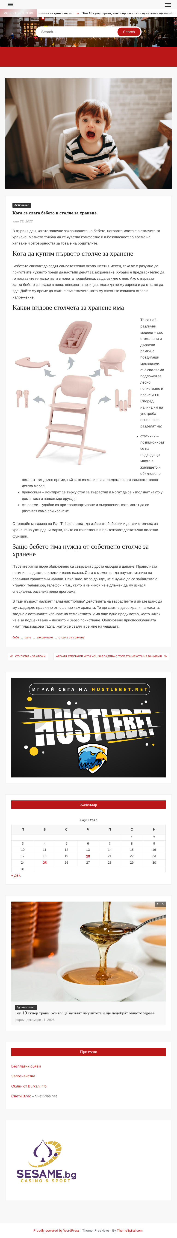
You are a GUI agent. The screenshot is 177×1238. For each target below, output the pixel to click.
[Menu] (10, 4)
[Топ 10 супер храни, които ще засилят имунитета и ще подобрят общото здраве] (88, 952)
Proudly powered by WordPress (56, 1230)
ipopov (19, 1020)
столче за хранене (71, 637)
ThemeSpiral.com (130, 1230)
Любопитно (21, 205)
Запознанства (23, 1076)
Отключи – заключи (30, 656)
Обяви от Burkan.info (29, 1086)
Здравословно (26, 1007)
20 (88, 856)
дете (28, 637)
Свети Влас (21, 1096)
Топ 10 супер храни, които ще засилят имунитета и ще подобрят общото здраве (85, 1013)
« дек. (16, 875)
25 (45, 863)
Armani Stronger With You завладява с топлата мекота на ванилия (109, 656)
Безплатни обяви (26, 1066)
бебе (15, 637)
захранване (45, 637)
